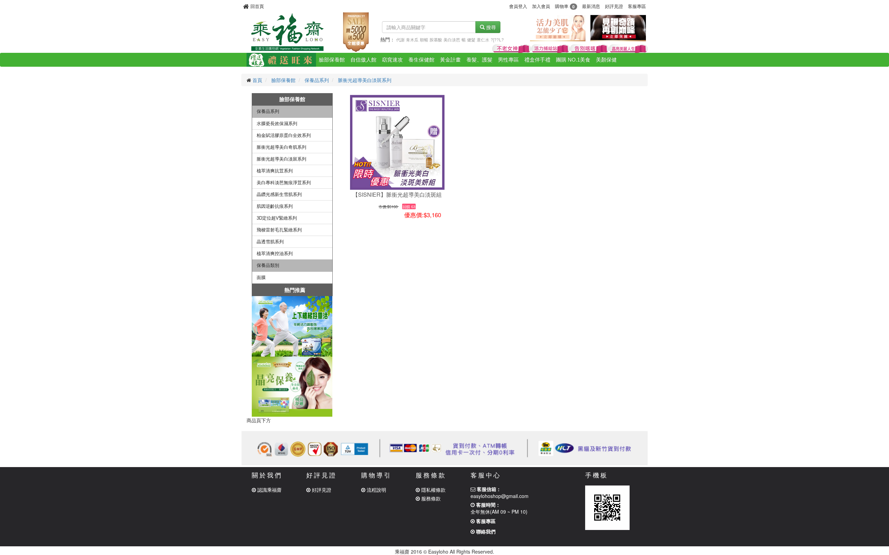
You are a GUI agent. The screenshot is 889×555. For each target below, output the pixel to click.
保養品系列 (317, 79)
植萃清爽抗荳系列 (275, 170)
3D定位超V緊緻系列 (277, 218)
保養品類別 (268, 265)
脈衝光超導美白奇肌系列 (281, 147)
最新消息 (591, 6)
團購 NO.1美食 (573, 60)
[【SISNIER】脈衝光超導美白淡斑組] (397, 142)
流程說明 (375, 489)
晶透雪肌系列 (270, 241)
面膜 (261, 277)
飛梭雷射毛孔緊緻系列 (279, 229)
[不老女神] (511, 48)
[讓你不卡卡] (292, 326)
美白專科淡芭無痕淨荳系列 (284, 182)
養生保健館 (421, 60)
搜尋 (490, 27)
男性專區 (508, 60)
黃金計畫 (450, 60)
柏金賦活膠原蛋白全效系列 (284, 135)
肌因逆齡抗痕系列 (275, 206)
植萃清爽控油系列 (275, 253)
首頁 (257, 79)
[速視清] (628, 48)
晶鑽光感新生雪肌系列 (279, 194)
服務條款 (430, 498)
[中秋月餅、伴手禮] (281, 60)
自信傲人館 (363, 60)
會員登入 (518, 6)
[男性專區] (618, 27)
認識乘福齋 (269, 489)
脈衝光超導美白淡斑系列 (364, 79)
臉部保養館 (332, 60)
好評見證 (614, 6)
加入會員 (541, 6)
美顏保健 (606, 60)
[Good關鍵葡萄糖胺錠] (589, 48)
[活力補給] (550, 48)
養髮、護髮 (479, 60)
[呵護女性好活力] (557, 27)
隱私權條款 (433, 489)
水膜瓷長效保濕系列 (277, 123)
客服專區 (637, 6)
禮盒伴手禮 (537, 60)
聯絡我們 (485, 531)
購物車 (565, 6)
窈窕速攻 (392, 60)
